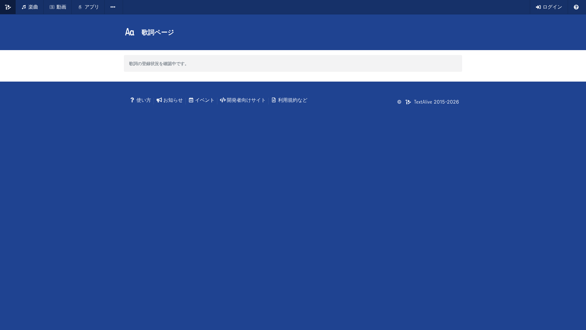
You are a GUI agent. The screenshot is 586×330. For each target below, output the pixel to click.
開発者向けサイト (246, 100)
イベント (205, 100)
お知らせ (173, 100)
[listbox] (114, 7)
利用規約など (292, 100)
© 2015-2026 (428, 102)
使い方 (143, 100)
